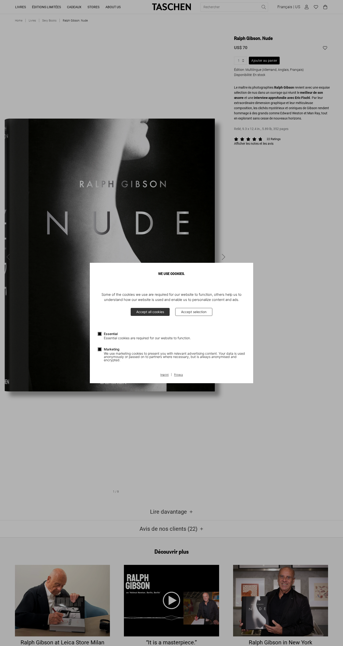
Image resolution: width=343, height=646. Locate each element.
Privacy (178, 374)
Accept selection (193, 312)
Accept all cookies (150, 312)
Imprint (164, 374)
